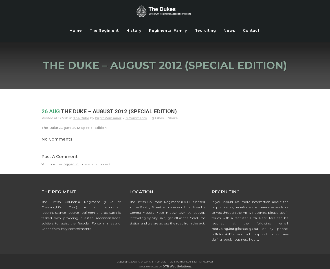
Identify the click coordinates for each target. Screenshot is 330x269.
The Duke (81, 118)
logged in (71, 164)
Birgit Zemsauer (108, 118)
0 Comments (136, 118)
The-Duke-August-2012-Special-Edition (74, 128)
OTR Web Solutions (177, 266)
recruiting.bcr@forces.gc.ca (235, 229)
